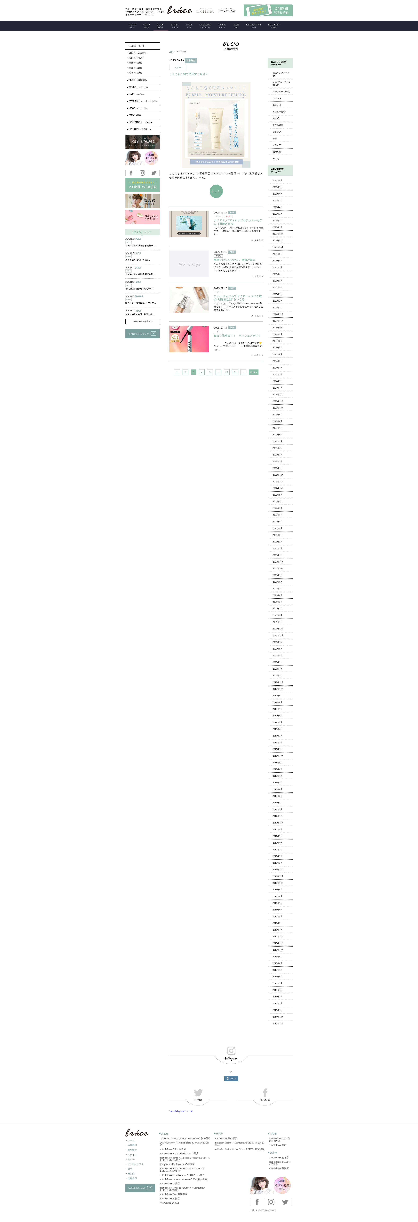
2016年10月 (278, 883)
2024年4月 (278, 368)
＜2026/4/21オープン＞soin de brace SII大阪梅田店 (185, 1138)
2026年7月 (278, 187)
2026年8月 (278, 180)
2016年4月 (278, 916)
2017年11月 (278, 823)
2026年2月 (278, 220)
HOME (133, 26)
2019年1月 (278, 749)
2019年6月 (278, 716)
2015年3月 (278, 997)
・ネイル (130, 1159)
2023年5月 (278, 441)
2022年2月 (278, 542)
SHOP (146, 26)
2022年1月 (278, 548)
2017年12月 (278, 816)
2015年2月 (278, 1003)
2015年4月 (278, 990)
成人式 (276, 118)
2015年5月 (278, 983)
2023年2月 (278, 461)
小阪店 (138, 311)
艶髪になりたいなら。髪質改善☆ (235, 259)
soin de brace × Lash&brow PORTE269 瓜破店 (182, 1175)
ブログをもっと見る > (142, 321)
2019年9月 (278, 696)
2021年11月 (278, 562)
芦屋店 (232, 288)
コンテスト (278, 132)
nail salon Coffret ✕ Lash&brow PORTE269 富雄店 (239, 1149)
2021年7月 (278, 589)
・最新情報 (131, 1150)
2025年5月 (278, 281)
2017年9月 (278, 829)
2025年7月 (278, 267)
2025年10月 (278, 247)
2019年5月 (278, 722)
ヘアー (178, 67)
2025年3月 (278, 294)
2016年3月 (278, 923)
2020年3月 (278, 675)
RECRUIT (274, 26)
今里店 (232, 212)
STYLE (175, 26)
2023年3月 (278, 455)
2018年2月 (278, 803)
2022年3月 (278, 535)
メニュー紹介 (279, 112)
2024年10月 (278, 328)
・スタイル (131, 1154)
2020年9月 (278, 649)
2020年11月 (278, 635)
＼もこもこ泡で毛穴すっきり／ (188, 74)
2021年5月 (278, 602)
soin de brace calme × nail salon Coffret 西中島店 (183, 1179)
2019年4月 (278, 729)
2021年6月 (278, 595)
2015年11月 (278, 943)
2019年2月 (278, 742)
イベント (277, 98)
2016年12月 (278, 870)
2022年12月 (278, 475)
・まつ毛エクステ (134, 1164)
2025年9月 (278, 254)
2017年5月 (278, 849)
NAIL (189, 26)
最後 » (253, 372)
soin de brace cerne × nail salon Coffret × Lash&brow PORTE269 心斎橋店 (185, 1159)
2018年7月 (278, 776)
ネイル (228, 216)
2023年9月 (278, 415)
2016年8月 (278, 896)
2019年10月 (278, 689)
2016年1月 (278, 930)
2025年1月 (278, 307)
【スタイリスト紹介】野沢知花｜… (141, 274)
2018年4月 (278, 789)
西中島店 (190, 60)
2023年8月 (278, 421)
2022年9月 (278, 495)
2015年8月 (278, 963)
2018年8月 (278, 769)
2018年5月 (278, 783)
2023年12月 (278, 394)
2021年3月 (278, 609)
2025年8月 (278, 261)
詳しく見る (216, 191)
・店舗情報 (131, 1145)
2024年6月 (278, 354)
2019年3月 (278, 736)
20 (235, 372)
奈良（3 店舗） (135, 62)
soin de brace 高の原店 (226, 1138)
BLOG (160, 26)
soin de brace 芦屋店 (279, 1168)
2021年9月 (278, 575)
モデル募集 (278, 125)
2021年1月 (278, 622)
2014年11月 (278, 1023)
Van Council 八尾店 (169, 1203)
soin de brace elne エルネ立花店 (280, 1163)
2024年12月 (278, 314)
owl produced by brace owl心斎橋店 (177, 1164)
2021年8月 (278, 582)
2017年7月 (278, 836)
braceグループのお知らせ (281, 83)
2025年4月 (278, 287)
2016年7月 (278, 903)
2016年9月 (278, 890)
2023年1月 (278, 468)
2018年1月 (278, 809)
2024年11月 (278, 321)
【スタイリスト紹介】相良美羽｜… (141, 245)
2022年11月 (278, 481)
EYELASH (205, 26)
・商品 (128, 1169)
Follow (233, 1078)
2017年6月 (278, 843)
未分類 (218, 256)
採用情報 (277, 152)
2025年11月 (278, 241)
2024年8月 (278, 341)
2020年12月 (278, 629)
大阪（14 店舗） (135, 57)
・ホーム (130, 1140)
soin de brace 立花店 (279, 1157)
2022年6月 (278, 515)
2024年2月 (278, 381)
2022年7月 (278, 508)
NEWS (222, 26)
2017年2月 (278, 863)
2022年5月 (278, 522)
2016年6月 (278, 910)
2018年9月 (278, 762)
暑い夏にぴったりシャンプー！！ (140, 289)
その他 (276, 158)
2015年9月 (278, 957)
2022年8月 (278, 502)
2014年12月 (278, 1017)
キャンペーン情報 (281, 92)
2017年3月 (278, 856)
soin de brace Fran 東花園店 (173, 1194)
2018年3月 (278, 796)
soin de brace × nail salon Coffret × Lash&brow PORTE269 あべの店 (182, 1169)
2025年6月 (278, 274)
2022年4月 (278, 528)
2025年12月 (278, 234)
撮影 (275, 138)
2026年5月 (278, 200)
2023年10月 (278, 408)
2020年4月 (278, 669)
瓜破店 (232, 328)
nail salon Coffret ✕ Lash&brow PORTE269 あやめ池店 (239, 1144)
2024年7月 (278, 348)
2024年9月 (278, 334)
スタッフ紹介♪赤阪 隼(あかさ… (139, 314)
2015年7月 (278, 970)
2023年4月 (278, 448)
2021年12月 (278, 555)
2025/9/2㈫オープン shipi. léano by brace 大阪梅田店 (184, 1144)
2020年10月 (278, 642)
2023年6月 (278, 435)
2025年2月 (278, 301)
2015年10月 (278, 950)
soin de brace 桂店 (277, 1145)
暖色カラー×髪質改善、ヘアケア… (140, 303)
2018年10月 (278, 756)
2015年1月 (278, 1010)
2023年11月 (278, 401)
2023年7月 (278, 428)
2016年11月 (278, 876)
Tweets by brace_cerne (181, 1111)
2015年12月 (278, 936)
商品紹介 (277, 105)
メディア (277, 145)
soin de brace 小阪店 (170, 1198)
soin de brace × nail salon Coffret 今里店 (179, 1153)
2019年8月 (278, 702)
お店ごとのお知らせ (281, 74)
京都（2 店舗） (135, 67)
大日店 (232, 252)
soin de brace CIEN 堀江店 (173, 1149)
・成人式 (130, 1173)
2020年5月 (278, 662)
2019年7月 (278, 709)
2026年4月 (278, 207)
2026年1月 (278, 227)
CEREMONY (253, 26)
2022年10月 (278, 488)
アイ (218, 331)
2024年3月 (278, 374)
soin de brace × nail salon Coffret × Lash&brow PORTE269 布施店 (182, 1189)
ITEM (236, 26)
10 (226, 372)
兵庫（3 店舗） (135, 72)
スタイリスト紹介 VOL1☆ (137, 260)
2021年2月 (278, 615)
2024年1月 (278, 388)
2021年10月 (278, 568)
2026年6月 (278, 194)
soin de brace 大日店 (170, 1183)
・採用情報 (131, 1178)
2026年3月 (278, 214)
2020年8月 (278, 655)
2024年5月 (278, 361)
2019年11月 (278, 682)
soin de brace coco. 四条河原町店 (279, 1139)
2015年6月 (278, 977)
